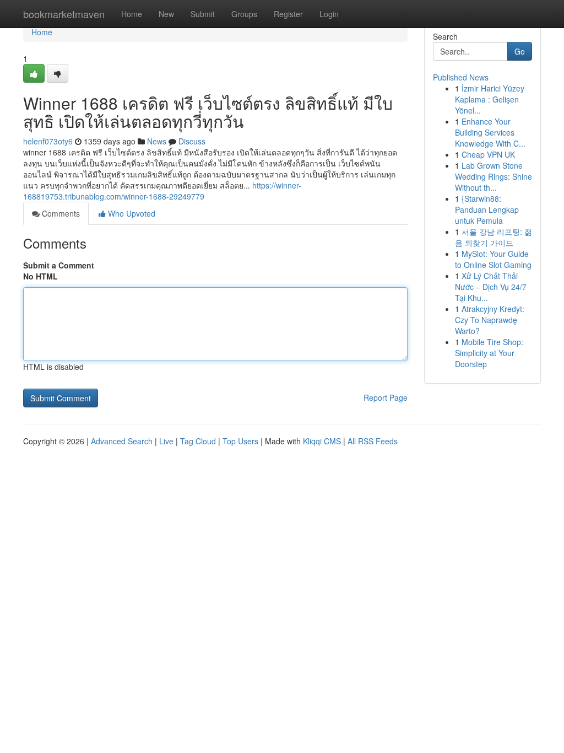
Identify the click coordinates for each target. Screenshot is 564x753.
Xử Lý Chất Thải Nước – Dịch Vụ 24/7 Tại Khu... (491, 286)
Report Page (386, 397)
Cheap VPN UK (488, 154)
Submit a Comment (58, 265)
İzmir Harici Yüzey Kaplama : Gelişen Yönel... (489, 99)
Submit (203, 13)
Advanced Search (122, 441)
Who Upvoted (130, 213)
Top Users (240, 441)
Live (166, 441)
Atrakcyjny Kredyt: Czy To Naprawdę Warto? (489, 319)
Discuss (191, 141)
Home (131, 13)
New (166, 13)
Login (329, 13)
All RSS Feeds (373, 441)
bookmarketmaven (64, 14)
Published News (461, 77)
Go (519, 51)
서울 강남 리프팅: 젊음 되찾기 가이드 (493, 237)
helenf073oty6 (48, 141)
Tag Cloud (198, 441)
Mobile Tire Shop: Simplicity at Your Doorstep (489, 352)
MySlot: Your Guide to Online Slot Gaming (493, 259)
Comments (60, 213)
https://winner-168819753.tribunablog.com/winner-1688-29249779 (162, 191)
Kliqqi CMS (322, 441)
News (156, 141)
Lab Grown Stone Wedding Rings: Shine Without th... (493, 176)
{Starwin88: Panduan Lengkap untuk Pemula (487, 209)
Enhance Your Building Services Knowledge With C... (490, 132)
